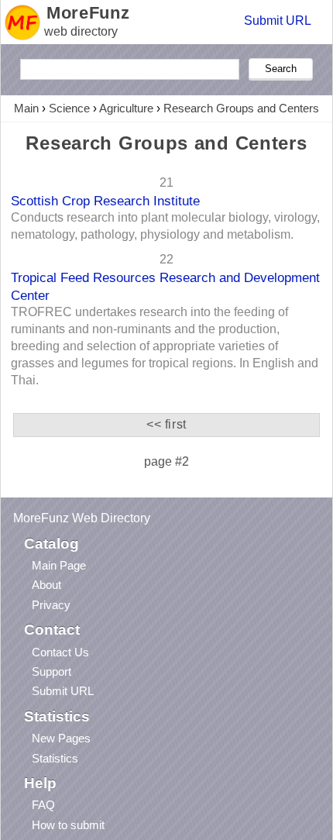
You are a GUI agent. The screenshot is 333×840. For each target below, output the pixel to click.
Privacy (51, 604)
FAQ (43, 804)
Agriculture (126, 108)
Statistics (55, 758)
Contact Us (60, 652)
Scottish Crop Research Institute (105, 200)
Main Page (59, 565)
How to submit (68, 824)
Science (69, 108)
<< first (166, 424)
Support (51, 671)
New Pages (61, 738)
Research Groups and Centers (241, 108)
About (46, 584)
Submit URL (277, 20)
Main (26, 108)
